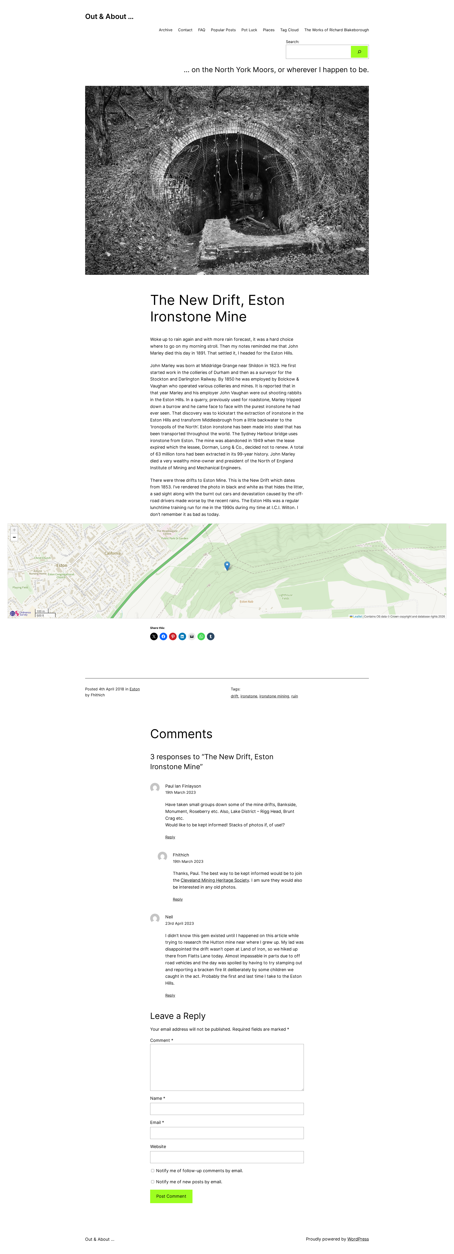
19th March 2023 (180, 792)
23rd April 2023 (179, 923)
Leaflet (357, 616)
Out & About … (109, 16)
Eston (135, 689)
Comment (161, 1040)
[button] (227, 566)
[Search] (359, 51)
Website (158, 1146)
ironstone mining (274, 696)
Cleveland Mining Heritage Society (215, 880)
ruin (294, 696)
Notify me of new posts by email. (189, 1181)
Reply (170, 837)
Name (157, 1098)
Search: (292, 41)
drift (234, 696)
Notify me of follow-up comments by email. (199, 1170)
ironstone (248, 696)
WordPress (358, 1238)
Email (157, 1122)
